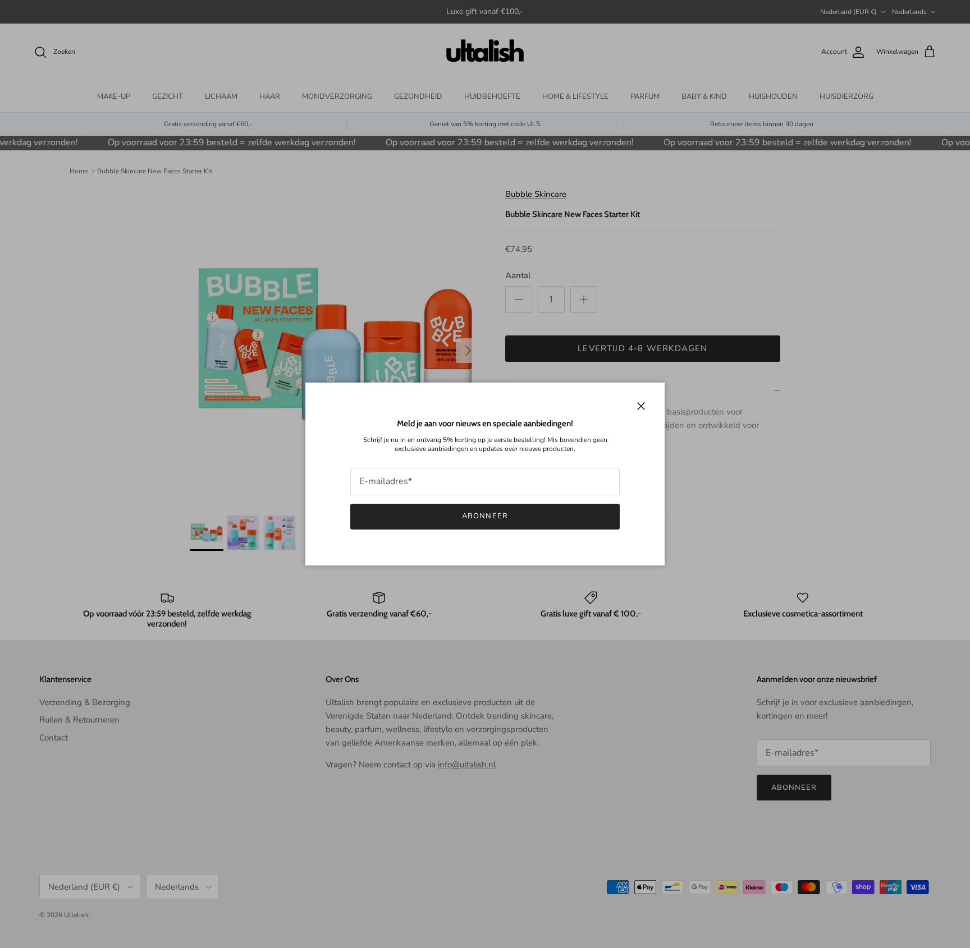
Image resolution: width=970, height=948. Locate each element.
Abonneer (484, 516)
